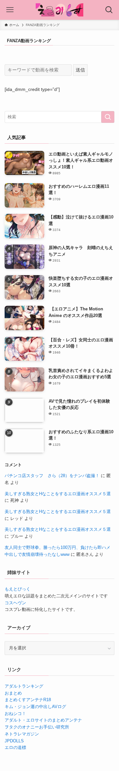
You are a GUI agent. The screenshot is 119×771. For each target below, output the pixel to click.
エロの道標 (15, 747)
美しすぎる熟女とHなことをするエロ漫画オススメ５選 (58, 493)
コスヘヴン (15, 602)
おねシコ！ (15, 713)
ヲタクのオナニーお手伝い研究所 (37, 727)
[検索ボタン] (109, 10)
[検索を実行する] (107, 117)
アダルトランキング (24, 686)
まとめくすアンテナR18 (28, 699)
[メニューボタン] (10, 10)
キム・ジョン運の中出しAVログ (35, 706)
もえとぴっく (17, 588)
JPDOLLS (14, 740)
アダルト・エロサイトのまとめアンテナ (43, 720)
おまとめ (13, 693)
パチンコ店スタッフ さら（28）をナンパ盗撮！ (52, 475)
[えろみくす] (59, 10)
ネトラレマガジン (22, 733)
